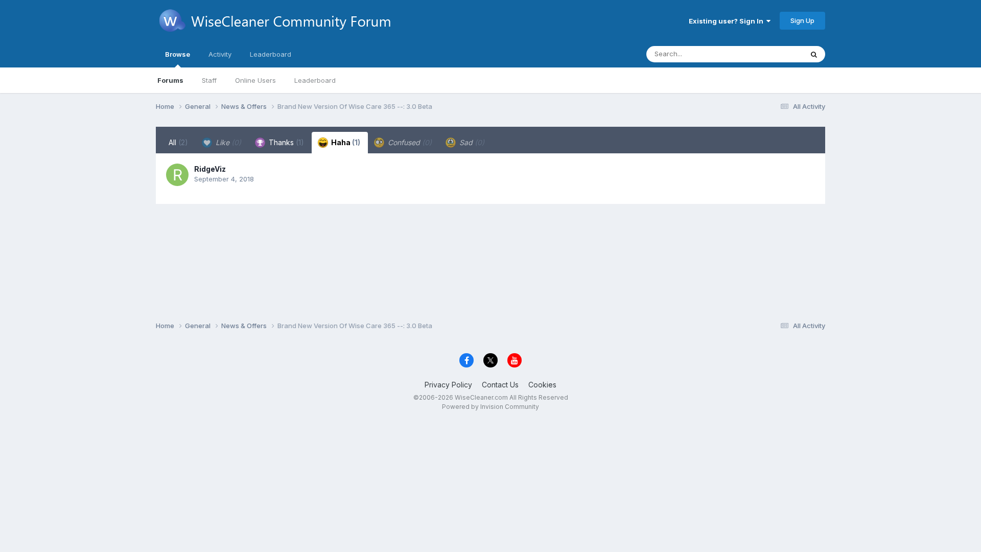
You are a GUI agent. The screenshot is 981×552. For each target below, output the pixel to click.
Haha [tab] (345, 142)
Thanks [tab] (285, 142)
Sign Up (802, 20)
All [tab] (178, 142)
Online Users (255, 80)
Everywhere (771, 54)
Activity (219, 54)
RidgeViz (210, 169)
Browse (177, 54)
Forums (170, 80)
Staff (209, 80)
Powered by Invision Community (490, 406)
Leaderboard (315, 80)
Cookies (542, 384)
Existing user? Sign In (727, 21)
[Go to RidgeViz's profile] (177, 175)
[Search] (814, 54)
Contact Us (500, 384)
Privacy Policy (448, 384)
